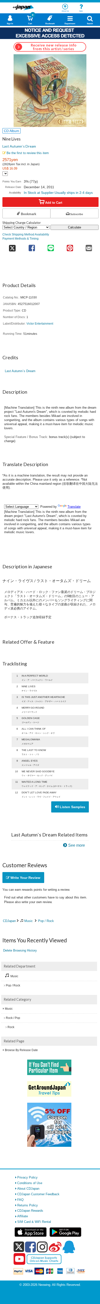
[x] (19, 1247)
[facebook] (30, 1247)
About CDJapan (28, 1188)
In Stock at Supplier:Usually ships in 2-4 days (58, 193)
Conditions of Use (29, 1183)
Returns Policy (27, 1205)
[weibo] (55, 1247)
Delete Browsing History (20, 950)
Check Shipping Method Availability (25, 234)
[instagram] (42, 1247)
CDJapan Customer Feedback (38, 1194)
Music (28, 921)
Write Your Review (24, 878)
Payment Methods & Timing (20, 238)
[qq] (68, 1247)
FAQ (20, 1200)
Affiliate (22, 1216)
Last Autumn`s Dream (19, 146)
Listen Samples (72, 807)
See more (76, 845)
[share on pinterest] (69, 246)
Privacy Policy (27, 1177)
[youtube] (19, 1259)
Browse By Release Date (21, 1050)
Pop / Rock (46, 921)
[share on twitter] (12, 246)
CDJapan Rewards (30, 1210)
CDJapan (9, 921)
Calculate (74, 227)
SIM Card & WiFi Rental (34, 1222)
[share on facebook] (31, 246)
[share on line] (50, 246)
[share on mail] (89, 246)
